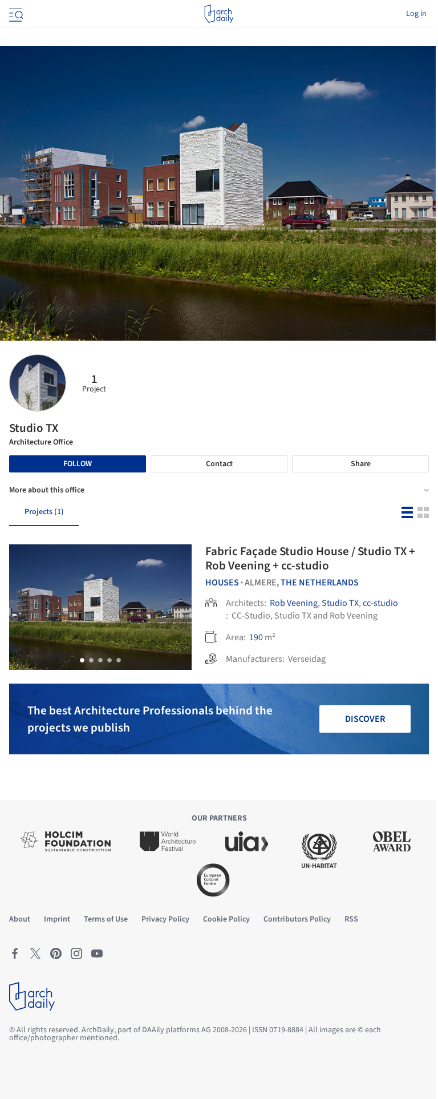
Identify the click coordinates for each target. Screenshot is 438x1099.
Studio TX (340, 603)
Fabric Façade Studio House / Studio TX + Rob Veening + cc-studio (310, 558)
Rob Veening (294, 603)
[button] (82, 660)
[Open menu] (15, 14)
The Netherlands (320, 582)
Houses (222, 582)
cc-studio (380, 603)
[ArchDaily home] (218, 14)
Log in (416, 14)
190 (256, 637)
